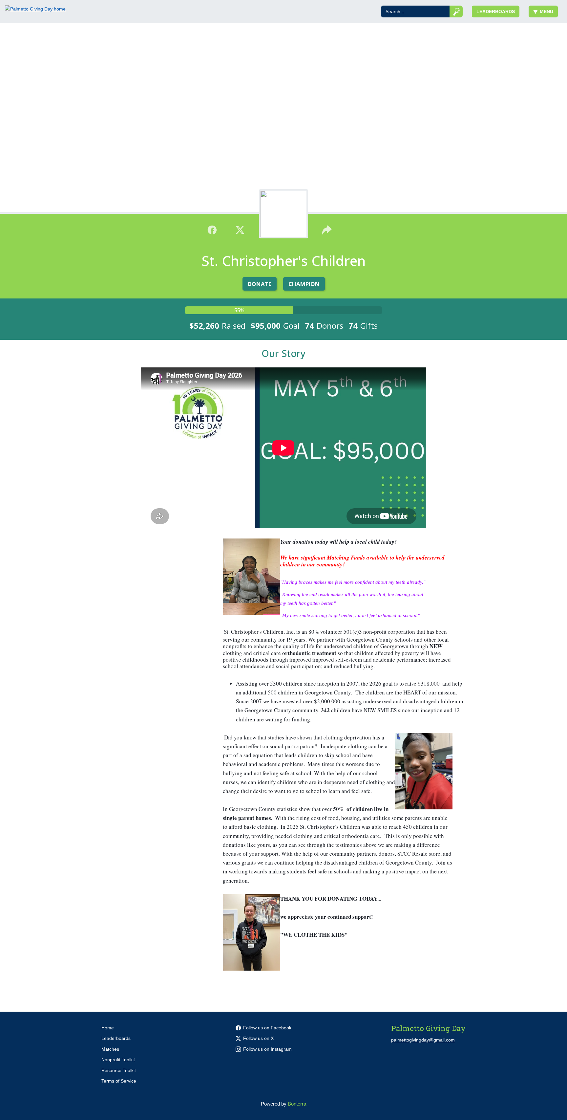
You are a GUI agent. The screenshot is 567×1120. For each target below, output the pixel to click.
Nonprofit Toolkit (118, 1059)
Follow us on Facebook (267, 1027)
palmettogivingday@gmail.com (423, 1040)
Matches (110, 1049)
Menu (546, 11)
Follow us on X (258, 1038)
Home (107, 1027)
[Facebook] (212, 229)
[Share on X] (240, 229)
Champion (304, 284)
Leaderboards (495, 11)
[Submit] (456, 11)
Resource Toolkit (118, 1070)
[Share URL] (327, 229)
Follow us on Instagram (267, 1049)
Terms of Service (118, 1081)
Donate (259, 284)
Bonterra (297, 1104)
